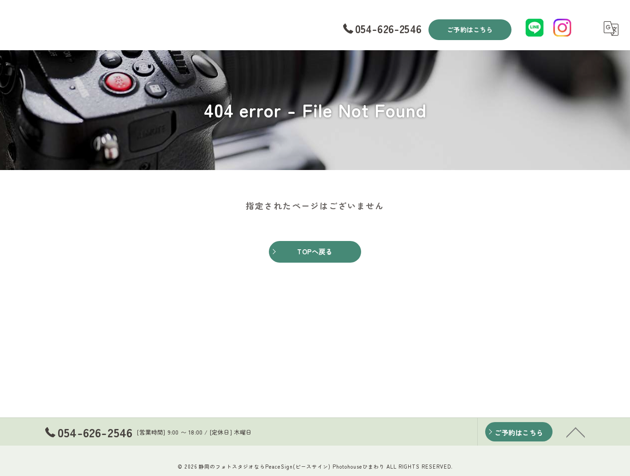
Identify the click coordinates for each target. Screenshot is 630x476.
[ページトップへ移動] (575, 432)
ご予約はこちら (470, 29)
